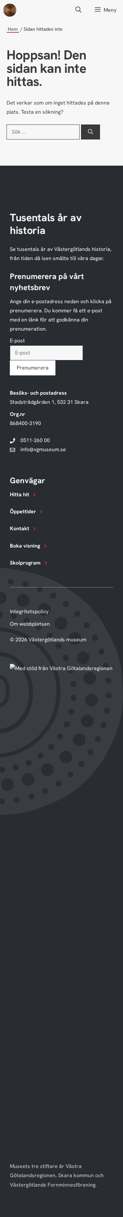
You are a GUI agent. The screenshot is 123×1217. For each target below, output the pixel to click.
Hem (13, 29)
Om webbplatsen (30, 623)
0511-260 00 (35, 440)
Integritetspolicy (29, 611)
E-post (17, 340)
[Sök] (90, 132)
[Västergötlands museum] (9, 10)
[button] (78, 10)
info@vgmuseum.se (43, 449)
